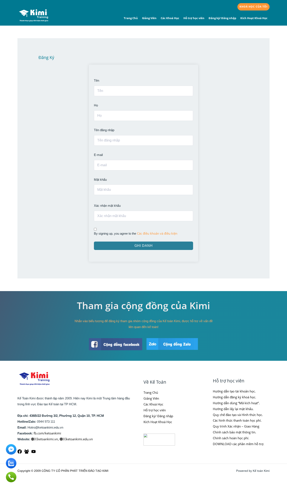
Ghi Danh (143, 245)
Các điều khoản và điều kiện (157, 233)
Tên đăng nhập (104, 130)
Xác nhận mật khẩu (107, 205)
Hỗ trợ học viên (193, 18)
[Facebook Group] (26, 451)
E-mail (98, 155)
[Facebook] (19, 451)
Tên (96, 80)
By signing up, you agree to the (135, 233)
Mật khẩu (100, 179)
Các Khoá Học (170, 18)
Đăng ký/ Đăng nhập (222, 18)
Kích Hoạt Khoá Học (253, 18)
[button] (253, 6)
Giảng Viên (149, 18)
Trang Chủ (131, 18)
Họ (96, 105)
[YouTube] (33, 451)
